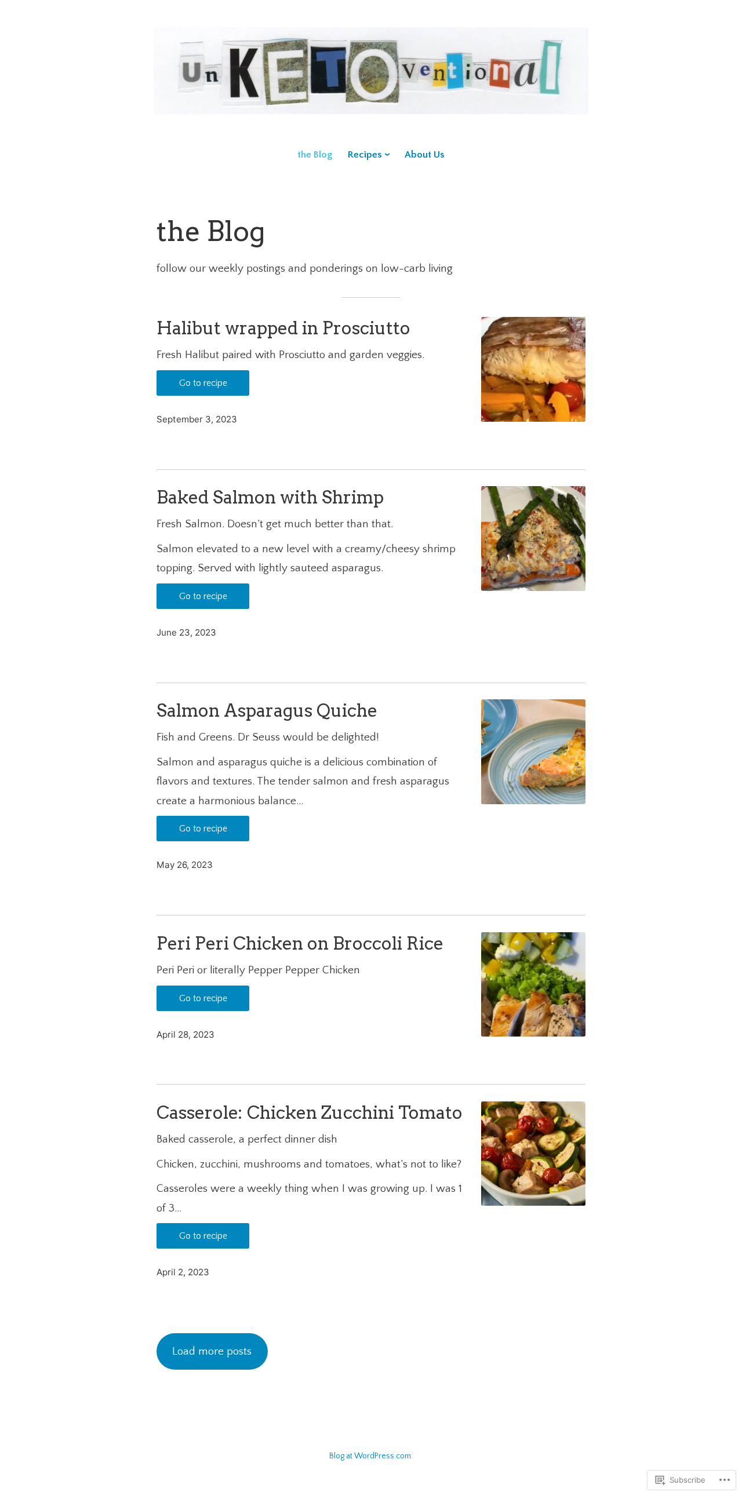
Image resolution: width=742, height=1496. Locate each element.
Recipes (365, 154)
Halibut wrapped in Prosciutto (283, 328)
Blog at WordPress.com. (371, 1456)
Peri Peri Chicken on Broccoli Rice (300, 943)
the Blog (315, 154)
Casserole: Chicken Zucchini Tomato (310, 1112)
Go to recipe (203, 383)
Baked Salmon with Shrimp (270, 497)
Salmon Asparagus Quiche (267, 710)
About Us (425, 154)
